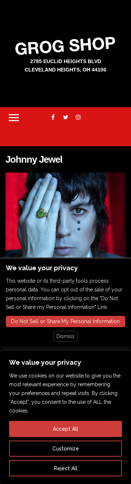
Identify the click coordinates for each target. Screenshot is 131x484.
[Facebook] (53, 117)
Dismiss (65, 336)
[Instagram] (78, 117)
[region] (65, 417)
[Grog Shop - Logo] (65, 45)
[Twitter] (65, 117)
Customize (65, 449)
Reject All (66, 468)
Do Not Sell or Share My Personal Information (65, 321)
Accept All (65, 429)
